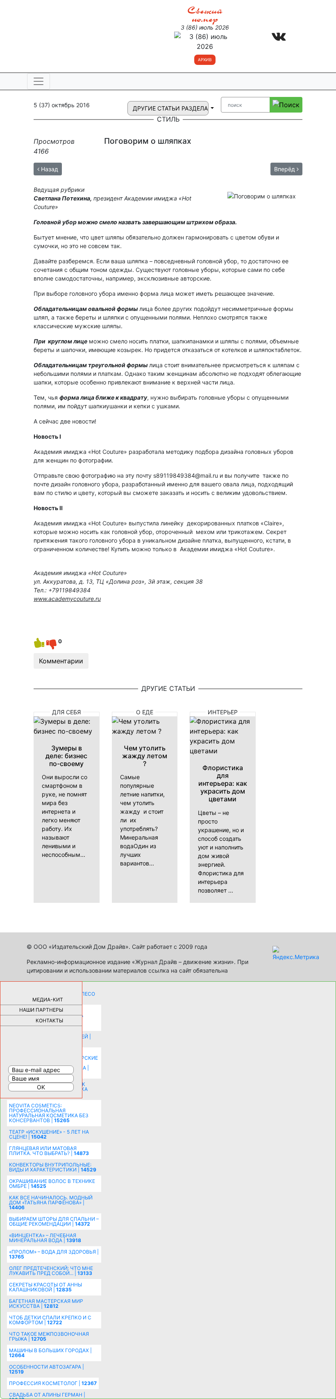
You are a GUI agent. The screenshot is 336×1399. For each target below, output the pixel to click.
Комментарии (61, 661)
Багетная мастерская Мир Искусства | (46, 1303)
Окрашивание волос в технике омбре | (52, 1183)
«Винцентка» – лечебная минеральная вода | (45, 1237)
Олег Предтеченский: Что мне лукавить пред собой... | (51, 1270)
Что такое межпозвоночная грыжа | (49, 1336)
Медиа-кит (47, 999)
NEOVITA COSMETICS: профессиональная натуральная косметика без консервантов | (49, 1112)
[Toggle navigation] (38, 81)
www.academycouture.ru (67, 598)
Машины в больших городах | (50, 1352)
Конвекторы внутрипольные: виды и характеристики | (52, 1167)
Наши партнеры (41, 1010)
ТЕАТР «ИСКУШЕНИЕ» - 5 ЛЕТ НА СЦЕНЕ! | (49, 1134)
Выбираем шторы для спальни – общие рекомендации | (54, 1221)
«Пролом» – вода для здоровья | (54, 1254)
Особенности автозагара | (46, 1369)
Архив (205, 59)
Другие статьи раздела (171, 108)
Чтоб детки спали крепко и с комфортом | (50, 1319)
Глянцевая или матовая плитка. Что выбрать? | (49, 1150)
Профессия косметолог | (53, 1383)
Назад (48, 169)
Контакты (49, 1020)
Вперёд (285, 169)
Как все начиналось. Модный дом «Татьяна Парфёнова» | (51, 1202)
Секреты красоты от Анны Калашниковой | (45, 1287)
